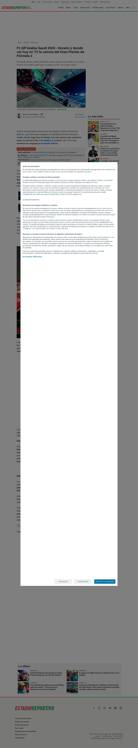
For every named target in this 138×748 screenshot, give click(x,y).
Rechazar (63, 581)
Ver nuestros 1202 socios (32, 257)
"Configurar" (27, 228)
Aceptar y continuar (104, 581)
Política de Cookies (50, 192)
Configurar (83, 581)
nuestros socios (54, 220)
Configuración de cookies (32, 194)
